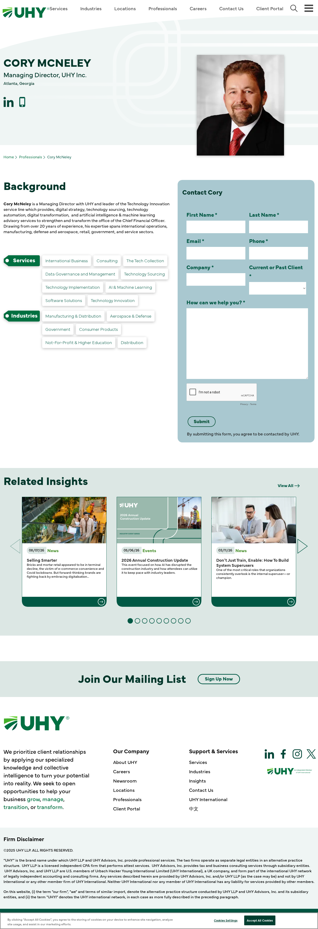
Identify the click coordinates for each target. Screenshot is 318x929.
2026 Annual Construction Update (155, 560)
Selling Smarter (42, 560)
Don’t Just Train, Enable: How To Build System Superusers (252, 562)
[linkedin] (8, 102)
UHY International (208, 799)
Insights (197, 780)
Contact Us (231, 8)
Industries (90, 8)
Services (59, 8)
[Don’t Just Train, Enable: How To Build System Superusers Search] (254, 602)
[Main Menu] (308, 7)
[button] (303, 546)
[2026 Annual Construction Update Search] (159, 602)
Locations (125, 8)
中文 (193, 808)
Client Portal (269, 8)
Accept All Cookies (260, 920)
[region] (159, 920)
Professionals (163, 8)
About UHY (125, 762)
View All (285, 485)
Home (8, 156)
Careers (198, 8)
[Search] (294, 8)
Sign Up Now (219, 678)
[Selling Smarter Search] (64, 602)
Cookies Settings (225, 920)
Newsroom (125, 780)
